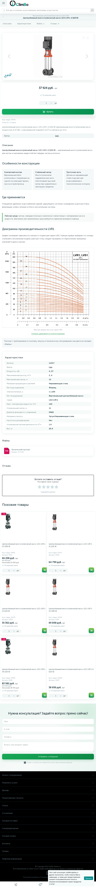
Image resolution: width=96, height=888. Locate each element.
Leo (57, 136)
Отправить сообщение (48, 756)
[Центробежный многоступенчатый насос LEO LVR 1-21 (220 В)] (54, 522)
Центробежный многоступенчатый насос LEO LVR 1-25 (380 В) (70, 610)
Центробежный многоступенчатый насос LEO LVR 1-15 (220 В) (24, 610)
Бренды (5, 790)
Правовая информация (12, 859)
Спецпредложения (10, 828)
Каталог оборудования (12, 775)
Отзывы (5, 851)
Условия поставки (10, 821)
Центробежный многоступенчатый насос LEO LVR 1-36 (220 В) (24, 670)
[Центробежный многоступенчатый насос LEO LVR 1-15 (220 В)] (8, 587)
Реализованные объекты (12, 798)
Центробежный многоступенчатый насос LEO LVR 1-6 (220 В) (71, 670)
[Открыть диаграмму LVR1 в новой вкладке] (48, 288)
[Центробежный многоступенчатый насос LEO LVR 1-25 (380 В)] (54, 587)
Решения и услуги (9, 783)
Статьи (5, 805)
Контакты (6, 843)
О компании (7, 813)
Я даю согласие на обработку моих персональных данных (49, 763)
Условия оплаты (9, 836)
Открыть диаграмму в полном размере (48, 334)
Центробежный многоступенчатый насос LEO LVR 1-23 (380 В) (24, 545)
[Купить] (44, 569)
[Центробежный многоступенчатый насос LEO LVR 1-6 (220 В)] (54, 647)
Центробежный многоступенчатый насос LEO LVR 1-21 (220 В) (70, 545)
